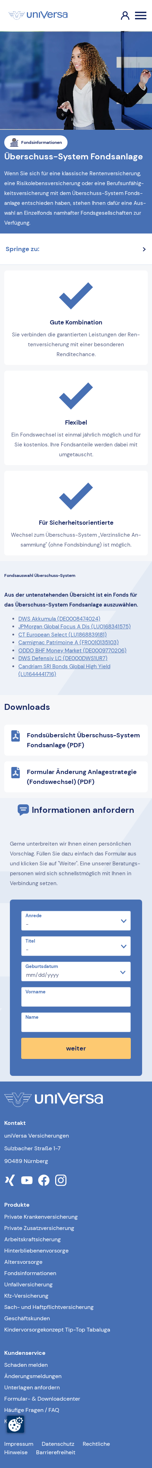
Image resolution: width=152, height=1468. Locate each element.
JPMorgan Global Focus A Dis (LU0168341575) (74, 626)
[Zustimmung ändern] (15, 1424)
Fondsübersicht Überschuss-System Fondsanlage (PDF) (83, 740)
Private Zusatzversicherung (39, 1228)
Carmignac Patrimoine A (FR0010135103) (68, 642)
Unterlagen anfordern (32, 1387)
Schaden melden (26, 1365)
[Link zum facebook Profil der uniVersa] (43, 1180)
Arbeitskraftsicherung (32, 1239)
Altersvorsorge (23, 1262)
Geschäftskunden (27, 1318)
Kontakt (14, 1421)
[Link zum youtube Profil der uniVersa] (27, 1180)
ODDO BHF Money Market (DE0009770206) (72, 650)
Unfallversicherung (28, 1284)
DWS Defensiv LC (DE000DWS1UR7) (62, 658)
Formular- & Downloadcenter (42, 1398)
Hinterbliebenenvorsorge (36, 1250)
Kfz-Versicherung (26, 1295)
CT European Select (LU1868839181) (62, 634)
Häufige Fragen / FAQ (31, 1410)
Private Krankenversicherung (41, 1216)
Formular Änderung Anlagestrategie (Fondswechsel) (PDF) (82, 777)
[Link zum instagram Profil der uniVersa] (60, 1180)
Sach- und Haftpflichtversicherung (49, 1307)
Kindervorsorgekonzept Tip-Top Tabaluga (57, 1329)
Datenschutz (58, 1444)
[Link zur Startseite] (38, 15)
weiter (76, 1048)
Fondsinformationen (30, 1273)
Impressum (18, 1444)
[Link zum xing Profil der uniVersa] (10, 1180)
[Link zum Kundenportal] (119, 15)
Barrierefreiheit (55, 1452)
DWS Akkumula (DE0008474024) (59, 618)
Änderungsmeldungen (33, 1376)
